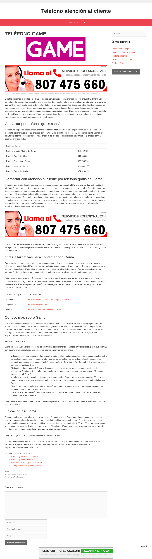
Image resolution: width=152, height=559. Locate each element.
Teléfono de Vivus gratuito (17, 474)
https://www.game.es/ (37, 305)
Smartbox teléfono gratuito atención (26, 462)
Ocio (9, 472)
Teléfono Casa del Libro (122, 59)
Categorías (71, 23)
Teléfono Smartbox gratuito (123, 52)
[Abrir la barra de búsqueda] (83, 22)
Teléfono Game (118, 63)
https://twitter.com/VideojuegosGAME (44, 310)
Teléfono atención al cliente (76, 11)
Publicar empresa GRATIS (126, 72)
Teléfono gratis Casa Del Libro (24, 456)
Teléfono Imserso (119, 56)
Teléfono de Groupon (121, 49)
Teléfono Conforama (15, 477)
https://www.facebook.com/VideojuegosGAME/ (48, 299)
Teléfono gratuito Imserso (22, 459)
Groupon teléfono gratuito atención (27, 466)
